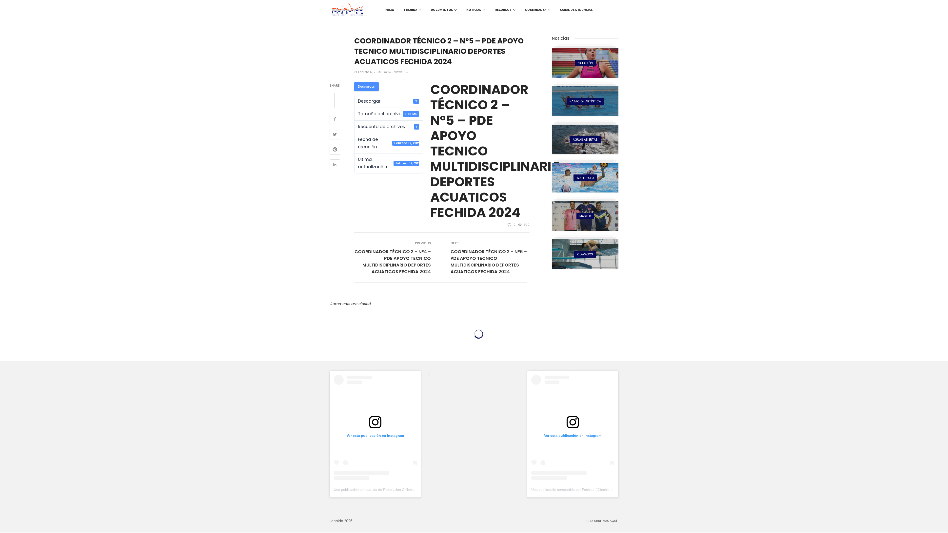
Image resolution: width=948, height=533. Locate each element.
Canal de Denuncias (576, 9)
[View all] (585, 63)
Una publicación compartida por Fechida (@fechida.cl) (573, 490)
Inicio (389, 9)
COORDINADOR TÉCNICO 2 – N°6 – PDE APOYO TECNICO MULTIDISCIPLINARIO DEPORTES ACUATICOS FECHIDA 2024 (489, 261)
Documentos (442, 9)
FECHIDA (410, 9)
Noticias (473, 9)
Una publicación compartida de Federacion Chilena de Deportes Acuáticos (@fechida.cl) (403, 490)
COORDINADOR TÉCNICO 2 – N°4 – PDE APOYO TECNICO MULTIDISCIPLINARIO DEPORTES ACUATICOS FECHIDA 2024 (393, 261)
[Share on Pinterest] (335, 150)
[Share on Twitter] (335, 135)
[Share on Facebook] (335, 120)
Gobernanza (535, 9)
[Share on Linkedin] (335, 165)
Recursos (503, 9)
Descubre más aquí (602, 520)
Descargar (366, 86)
